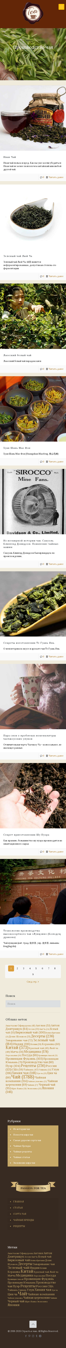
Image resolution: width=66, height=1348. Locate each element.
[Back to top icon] (33, 1324)
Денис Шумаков (19, 1036)
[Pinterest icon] (29, 1336)
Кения (36, 1044)
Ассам (33, 1029)
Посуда (30, 1055)
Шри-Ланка (19, 1088)
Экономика (34, 1088)
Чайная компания (26, 1079)
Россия (41, 1286)
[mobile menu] (61, 7)
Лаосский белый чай (17, 355)
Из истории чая (21, 1129)
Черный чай (16, 1301)
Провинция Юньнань (21, 1282)
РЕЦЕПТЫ (19, 1226)
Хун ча (42, 1073)
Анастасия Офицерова (20, 1025)
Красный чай (39, 1048)
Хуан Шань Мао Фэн (16, 447)
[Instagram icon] (33, 1336)
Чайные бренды (22, 1146)
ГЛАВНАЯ (18, 1201)
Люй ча (54, 1271)
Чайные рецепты (22, 1151)
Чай (22, 1076)
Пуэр (13, 1066)
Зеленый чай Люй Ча (17, 256)
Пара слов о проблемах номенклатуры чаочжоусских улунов (29, 737)
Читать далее (56, 177)
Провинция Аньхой (47, 1055)
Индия (21, 1044)
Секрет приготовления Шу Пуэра (26, 834)
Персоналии (13, 1055)
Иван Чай (9, 157)
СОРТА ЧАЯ (19, 1213)
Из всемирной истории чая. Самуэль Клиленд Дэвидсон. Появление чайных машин (30, 544)
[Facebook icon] (26, 1336)
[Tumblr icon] (36, 1336)
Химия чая (24, 1073)
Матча (16, 1051)
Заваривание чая (19, 1040)
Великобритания (37, 1260)
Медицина (36, 1051)
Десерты (42, 1036)
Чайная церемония (36, 1298)
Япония (13, 1305)
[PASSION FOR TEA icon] (40, 1336)
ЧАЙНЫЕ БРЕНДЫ (23, 1220)
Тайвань (31, 1069)
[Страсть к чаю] (33, 13)
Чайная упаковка (37, 1081)
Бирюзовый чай (30, 1032)
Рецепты (33, 1065)
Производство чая (38, 1062)
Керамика (51, 1044)
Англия (43, 1025)
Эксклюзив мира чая (24, 1162)
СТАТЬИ (18, 1207)
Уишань (45, 1069)
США (17, 1069)
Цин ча (12, 1294)
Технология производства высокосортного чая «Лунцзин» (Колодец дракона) (32, 934)
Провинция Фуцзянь (24, 1059)
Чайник (32, 1085)
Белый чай (44, 1256)
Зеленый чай (18, 1267)
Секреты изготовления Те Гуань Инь (28, 642)
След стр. (32, 981)
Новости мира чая (23, 1134)
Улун (30, 1290)
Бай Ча (44, 1029)
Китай (17, 1047)
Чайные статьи (21, 1157)
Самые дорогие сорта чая (27, 1140)
